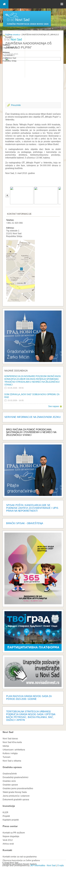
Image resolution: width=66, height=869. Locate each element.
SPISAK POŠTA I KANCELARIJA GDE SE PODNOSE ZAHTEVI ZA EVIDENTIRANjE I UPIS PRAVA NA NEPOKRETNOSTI (32, 508)
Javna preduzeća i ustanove (16, 796)
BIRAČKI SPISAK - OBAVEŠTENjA (24, 523)
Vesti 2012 (8, 840)
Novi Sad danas (10, 738)
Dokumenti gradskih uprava (16, 799)
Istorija (6, 746)
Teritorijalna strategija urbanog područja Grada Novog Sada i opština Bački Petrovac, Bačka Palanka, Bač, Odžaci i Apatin (30, 715)
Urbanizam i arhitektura (14, 749)
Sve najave (53, 406)
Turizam (6, 757)
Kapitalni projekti (11, 820)
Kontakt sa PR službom (14, 832)
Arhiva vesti (8, 844)
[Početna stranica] (27, 26)
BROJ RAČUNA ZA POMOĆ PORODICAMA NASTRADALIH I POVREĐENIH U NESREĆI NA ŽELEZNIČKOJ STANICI (31, 432)
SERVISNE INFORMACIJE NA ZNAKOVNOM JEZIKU (32, 417)
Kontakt (7, 850)
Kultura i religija (10, 753)
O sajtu (60, 865)
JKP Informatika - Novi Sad (43, 865)
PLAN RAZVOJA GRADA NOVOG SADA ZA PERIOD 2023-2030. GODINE (29, 697)
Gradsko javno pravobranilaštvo (18, 788)
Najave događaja (16, 370)
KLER (5, 812)
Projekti (6, 816)
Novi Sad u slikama (12, 761)
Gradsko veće (9, 781)
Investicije (9, 805)
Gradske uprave (10, 785)
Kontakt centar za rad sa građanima (20, 856)
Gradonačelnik (10, 773)
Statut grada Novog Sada (15, 792)
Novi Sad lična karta (12, 742)
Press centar (10, 826)
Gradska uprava (12, 767)
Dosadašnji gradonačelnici (15, 777)
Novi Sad (8, 732)
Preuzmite (16, 105)
